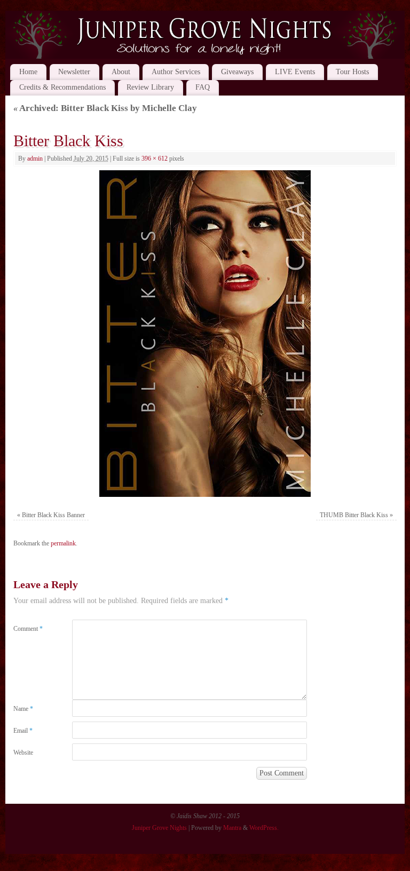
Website (23, 752)
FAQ (202, 87)
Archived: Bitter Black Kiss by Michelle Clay (105, 108)
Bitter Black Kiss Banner (53, 515)
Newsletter (74, 72)
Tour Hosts (352, 72)
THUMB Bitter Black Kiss (354, 515)
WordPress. (264, 828)
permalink (63, 543)
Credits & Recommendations (62, 87)
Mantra (232, 828)
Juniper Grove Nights (159, 828)
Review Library (150, 87)
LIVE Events (295, 72)
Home (28, 72)
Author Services (176, 72)
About (121, 72)
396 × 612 (154, 158)
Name (23, 708)
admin (35, 158)
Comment (28, 628)
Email (23, 730)
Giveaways (237, 72)
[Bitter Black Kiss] (205, 333)
